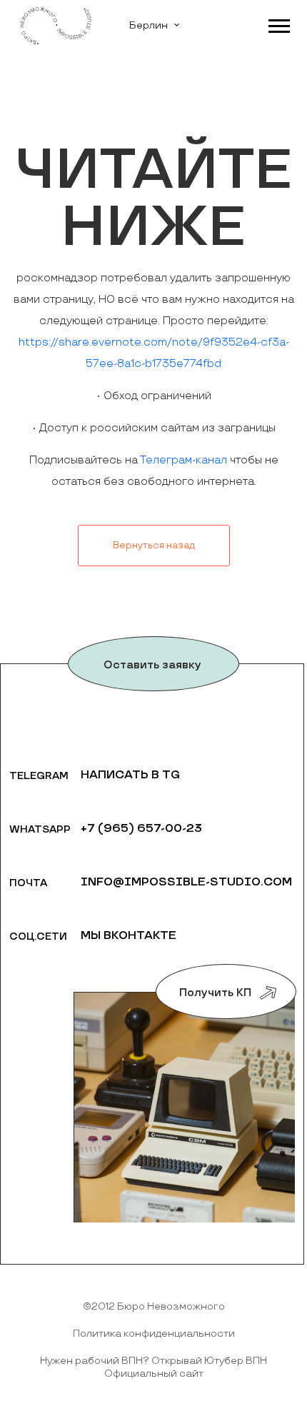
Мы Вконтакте (128, 936)
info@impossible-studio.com (186, 882)
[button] (278, 23)
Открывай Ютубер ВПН (209, 1361)
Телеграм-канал (183, 460)
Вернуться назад (154, 545)
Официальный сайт (153, 1373)
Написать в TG (130, 775)
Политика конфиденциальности (154, 1333)
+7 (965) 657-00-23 (141, 828)
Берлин (148, 25)
